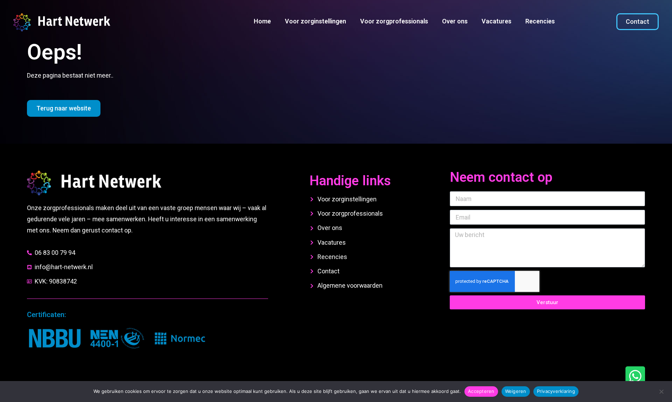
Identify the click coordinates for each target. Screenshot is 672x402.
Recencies (540, 21)
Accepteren (481, 391)
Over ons (455, 21)
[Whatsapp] (635, 376)
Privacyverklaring (556, 391)
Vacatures (496, 21)
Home (262, 21)
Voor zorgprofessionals (394, 21)
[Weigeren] (661, 391)
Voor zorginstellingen (315, 21)
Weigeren (515, 391)
